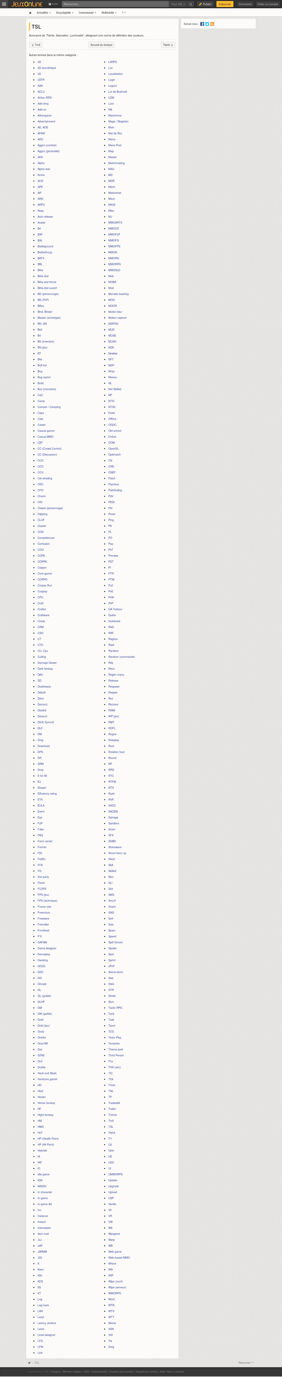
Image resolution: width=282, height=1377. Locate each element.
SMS (111, 895)
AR (39, 193)
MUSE (112, 335)
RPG (111, 770)
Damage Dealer (47, 663)
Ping (111, 520)
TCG (111, 1031)
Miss (111, 210)
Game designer (47, 948)
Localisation (115, 74)
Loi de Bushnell (117, 91)
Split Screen (115, 942)
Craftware (43, 615)
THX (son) (114, 1067)
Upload (112, 1192)
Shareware (115, 847)
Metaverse (114, 193)
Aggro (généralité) (49, 151)
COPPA (42, 561)
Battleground (45, 246)
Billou (41, 306)
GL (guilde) (44, 996)
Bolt (40, 329)
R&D (111, 627)
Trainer (112, 1115)
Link (40, 1353)
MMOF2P (114, 234)
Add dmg (43, 103)
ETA (40, 799)
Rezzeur (113, 704)
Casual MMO (46, 436)
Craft (41, 603)
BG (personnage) (48, 294)
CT (39, 639)
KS (39, 1287)
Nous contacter (175, 1371)
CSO (40, 633)
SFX (111, 835)
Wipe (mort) (115, 1281)
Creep (41, 621)
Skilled (112, 871)
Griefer (42, 1037)
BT (39, 353)
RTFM (112, 781)
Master (112, 157)
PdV (110, 496)
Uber (111, 1150)
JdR (40, 1245)
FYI (40, 936)
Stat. (111, 978)
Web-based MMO (119, 1257)
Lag (40, 1299)
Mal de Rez (115, 133)
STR (111, 990)
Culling (42, 657)
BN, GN (42, 323)
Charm (42, 496)
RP (110, 764)
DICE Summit (46, 722)
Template (114, 1043)
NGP (111, 365)
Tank (111, 1013)
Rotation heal (116, 752)
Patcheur (113, 484)
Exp (40, 817)
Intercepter (44, 1228)
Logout (112, 86)
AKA (40, 157)
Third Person (116, 1055)
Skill (110, 865)
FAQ (40, 835)
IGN (40, 1180)
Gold (40, 1019)
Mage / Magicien (118, 121)
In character (45, 1192)
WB (110, 1245)
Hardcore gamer (48, 1079)
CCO (41, 466)
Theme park (115, 1049)
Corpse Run (45, 585)
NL (110, 383)
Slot (110, 889)
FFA (40, 865)
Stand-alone (115, 972)
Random (113, 651)
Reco (111, 668)
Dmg (40, 740)
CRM (41, 627)
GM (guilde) (45, 1013)
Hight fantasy (46, 1115)
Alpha (41, 163)
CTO (40, 645)
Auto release (45, 216)
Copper (42, 567)
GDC (41, 972)
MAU (111, 169)
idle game (43, 1174)
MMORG (113, 258)
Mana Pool (114, 145)
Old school (114, 431)
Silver (111, 859)
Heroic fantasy (46, 1103)
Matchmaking (116, 163)
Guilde (41, 1067)
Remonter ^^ (246, 1363)
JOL (40, 1257)
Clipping (42, 514)
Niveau (112, 377)
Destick (42, 710)
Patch (111, 478)
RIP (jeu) (113, 716)
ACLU (41, 91)
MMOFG (113, 240)
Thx (110, 1061)
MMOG (112, 252)
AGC (40, 139)
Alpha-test (44, 169)
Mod (111, 288)
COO (41, 549)
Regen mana (116, 674)
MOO (111, 300)
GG (40, 978)
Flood (41, 883)
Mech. (112, 187)
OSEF (112, 472)
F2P (40, 823)
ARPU (41, 204)
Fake (41, 829)
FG (39, 871)
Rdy (110, 663)
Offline (112, 419)
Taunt (111, 1025)
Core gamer (45, 573)
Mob (111, 276)
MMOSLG (114, 270)
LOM (111, 97)
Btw (40, 359)
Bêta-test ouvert (47, 288)
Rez (110, 698)
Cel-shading (45, 478)
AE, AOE (43, 127)
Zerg (111, 1347)
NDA (111, 347)
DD (39, 680)
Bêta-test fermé (47, 282)
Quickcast (114, 621)
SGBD (112, 841)
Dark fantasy (45, 668)
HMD (41, 1127)
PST (111, 561)
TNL (111, 1091)
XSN (111, 1329)
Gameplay (44, 954)
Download (44, 746)
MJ (110, 216)
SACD (112, 805)
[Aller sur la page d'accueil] (29, 1363)
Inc (39, 1210)
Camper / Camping (49, 407)
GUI (40, 1061)
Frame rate (44, 906)
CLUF (41, 520)
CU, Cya (43, 651)
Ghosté (42, 984)
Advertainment (46, 121)
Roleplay (113, 740)
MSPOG (113, 323)
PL (110, 532)
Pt (109, 567)
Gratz (41, 1031)
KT (39, 1293)
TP (110, 1097)
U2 (110, 1144)
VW (110, 1222)
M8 (110, 109)
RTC (111, 776)
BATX (41, 258)
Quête (112, 615)
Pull (110, 585)
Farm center (45, 841)
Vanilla (112, 1204)
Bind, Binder (45, 312)
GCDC (41, 966)
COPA (41, 555)
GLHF (41, 1002)
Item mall (43, 1234)
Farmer (42, 847)
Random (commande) (121, 657)
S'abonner (225, 4)
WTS (111, 1311)
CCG (41, 460)
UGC (111, 1162)
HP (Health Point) (48, 1138)
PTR (111, 573)
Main (111, 127)
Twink (111, 1132)
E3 (39, 781)
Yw (110, 1341)
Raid (111, 645)
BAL (40, 240)
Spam (111, 930)
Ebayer (42, 787)
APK (40, 187)
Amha (41, 175)
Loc (110, 68)
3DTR (41, 80)
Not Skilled (114, 389)
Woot (111, 1299)
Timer (111, 1085)
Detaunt (42, 716)
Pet (110, 508)
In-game (43, 1198)
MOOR (112, 306)
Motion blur (115, 312)
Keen (41, 1269)
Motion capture (117, 317)
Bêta (40, 270)
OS (110, 460)
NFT (111, 359)
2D (39, 62)
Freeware (43, 918)
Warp (111, 1240)
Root (111, 746)
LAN (40, 1311)
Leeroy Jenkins (47, 1323)
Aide (162, 1371)
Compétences (46, 538)
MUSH (112, 341)
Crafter (42, 609)
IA (39, 1156)
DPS (40, 752)
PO (110, 538)
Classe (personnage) (50, 508)
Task (111, 1019)
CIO (40, 502)
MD (110, 175)
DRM (41, 764)
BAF (40, 234)
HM (40, 1121)
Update (112, 1180)
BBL (40, 264)
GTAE (41, 1055)
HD (39, 1085)
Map (111, 151)
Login (111, 80)
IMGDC (42, 1186)
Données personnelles (121, 1371)
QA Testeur (115, 609)
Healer (42, 1097)
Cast (40, 419)
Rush (111, 793)
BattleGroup (45, 252)
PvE (110, 591)
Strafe (112, 996)
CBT (40, 442)
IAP (40, 1162)
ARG (40, 199)
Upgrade (113, 1186)
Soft (110, 918)
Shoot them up (117, 853)
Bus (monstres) (47, 389)
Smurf (112, 900)
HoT (40, 1132)
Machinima (115, 115)
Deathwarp (44, 686)
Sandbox (113, 823)
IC (39, 1168)
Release (113, 680)
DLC (40, 728)
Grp (40, 1049)
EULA (41, 805)
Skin (111, 877)
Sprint (111, 960)
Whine (112, 1263)
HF (39, 1109)
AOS (40, 181)
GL (39, 990)
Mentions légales (72, 1371)
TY (110, 1138)
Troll (111, 1121)
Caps (41, 413)
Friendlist (43, 924)
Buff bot (42, 365)
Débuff (41, 692)
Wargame (114, 1234)
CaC (40, 395)
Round (112, 758)
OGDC (112, 425)
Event (41, 811)
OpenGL (113, 448)
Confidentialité (99, 1371)
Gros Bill (43, 1043)
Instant (42, 1222)
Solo (111, 924)
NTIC (111, 401)
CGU (86, 1371)
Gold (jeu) (44, 1025)
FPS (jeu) (43, 895)
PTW (111, 579)
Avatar (41, 222)
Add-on (42, 109)
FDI (40, 853)
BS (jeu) (42, 347)
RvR (111, 799)
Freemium (44, 912)
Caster (42, 425)
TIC (110, 1073)
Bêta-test (43, 276)
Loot (111, 103)
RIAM (111, 710)
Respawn (114, 686)
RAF (111, 633)
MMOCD (113, 228)
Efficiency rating (47, 793)
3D (39, 74)
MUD (111, 329)
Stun (111, 1002)
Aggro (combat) (47, 145)
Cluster (42, 526)
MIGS (111, 204)
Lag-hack (43, 1305)
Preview (113, 555)
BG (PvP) (43, 300)
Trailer (112, 1109)
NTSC (112, 407)
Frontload (43, 930)
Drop (41, 770)
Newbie (112, 353)
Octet (111, 413)
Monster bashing (118, 294)
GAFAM (42, 942)
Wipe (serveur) (117, 1287)
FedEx (41, 859)
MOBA (112, 282)
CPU (40, 597)
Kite (40, 1275)
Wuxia (112, 1323)
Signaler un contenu (147, 1371)
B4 (39, 228)
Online (112, 436)
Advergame (45, 115)
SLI (110, 883)
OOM (111, 442)
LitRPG (112, 62)
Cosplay (42, 591)
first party (43, 877)
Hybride (42, 1150)
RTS (111, 787)
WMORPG (114, 1293)
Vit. (110, 1210)
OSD (111, 466)
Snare (112, 906)
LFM (40, 1347)
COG (41, 532)
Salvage (113, 817)
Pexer (111, 514)
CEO (40, 484)
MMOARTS (115, 222)
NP (110, 395)
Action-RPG (45, 97)
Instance (43, 1216)
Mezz (111, 199)
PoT (110, 549)
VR (110, 1216)
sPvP (111, 966)
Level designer (46, 1335)
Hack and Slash (47, 1073)
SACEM (113, 811)
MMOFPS (114, 246)
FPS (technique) (47, 900)
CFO (40, 490)
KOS (40, 1281)
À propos (56, 1371)
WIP (110, 1275)
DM (40, 734)
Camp (41, 401)
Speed (112, 936)
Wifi (110, 1269)
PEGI (111, 502)
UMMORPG (115, 1174)
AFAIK (41, 133)
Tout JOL (177, 4)
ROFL (112, 728)
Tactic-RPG (115, 1008)
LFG (40, 1341)
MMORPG (114, 264)
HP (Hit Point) (46, 1144)
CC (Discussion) (47, 454)
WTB (111, 1305)
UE (110, 1156)
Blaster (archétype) (49, 317)
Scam (111, 829)
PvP (110, 603)
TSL (110, 1127)
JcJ (40, 1240)
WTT (111, 1317)
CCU (40, 472)
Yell (110, 1335)
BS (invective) (46, 341)
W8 (110, 1228)
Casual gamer (46, 431)
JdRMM (42, 1251)
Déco (41, 698)
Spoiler (112, 948)
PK (110, 526)
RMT (111, 722)
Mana (111, 139)
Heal (40, 1091)
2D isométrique (47, 68)
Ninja (111, 371)
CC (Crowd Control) (50, 448)
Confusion (44, 544)
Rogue (112, 734)
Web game (115, 1251)
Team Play (114, 1037)
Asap (41, 210)
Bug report (44, 377)
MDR (111, 181)
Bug (40, 371)
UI (109, 1168)
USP (111, 1198)
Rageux (113, 639)
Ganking (43, 960)
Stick (111, 984)
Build (41, 383)
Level (41, 1329)
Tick (110, 1079)
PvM (111, 597)
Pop (110, 544)
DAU (40, 674)
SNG (111, 912)
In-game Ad (45, 1204)
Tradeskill (114, 1103)
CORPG (42, 579)
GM (40, 1008)
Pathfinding (115, 490)
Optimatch (114, 454)
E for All (42, 776)
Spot (111, 954)
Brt (39, 335)
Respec (113, 692)
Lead (41, 1317)
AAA (40, 86)
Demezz (43, 704)
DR (39, 758)
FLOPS (42, 889)
